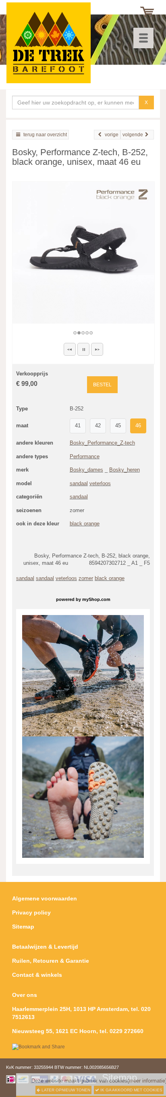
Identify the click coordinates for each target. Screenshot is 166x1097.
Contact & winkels (37, 975)
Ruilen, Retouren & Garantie (50, 961)
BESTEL (102, 385)
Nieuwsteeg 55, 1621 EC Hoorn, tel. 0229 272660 (77, 1031)
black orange (85, 524)
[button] (70, 349)
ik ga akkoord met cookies (130, 1090)
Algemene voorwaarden (44, 898)
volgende (132, 134)
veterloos (100, 483)
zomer (86, 578)
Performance (85, 456)
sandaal (79, 483)
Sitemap (23, 926)
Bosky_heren (124, 470)
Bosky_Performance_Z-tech (102, 443)
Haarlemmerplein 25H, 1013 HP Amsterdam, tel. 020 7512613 (81, 1013)
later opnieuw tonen (65, 1090)
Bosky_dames (86, 470)
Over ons (24, 995)
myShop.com (96, 599)
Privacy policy (31, 912)
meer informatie (147, 1081)
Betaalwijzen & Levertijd (45, 946)
